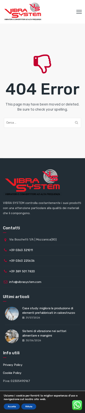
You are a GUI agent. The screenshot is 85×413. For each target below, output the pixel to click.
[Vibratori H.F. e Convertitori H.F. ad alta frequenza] (23, 12)
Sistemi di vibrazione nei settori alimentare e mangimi (44, 333)
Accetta (12, 406)
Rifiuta (28, 406)
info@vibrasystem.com (25, 282)
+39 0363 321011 (21, 250)
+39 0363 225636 (22, 260)
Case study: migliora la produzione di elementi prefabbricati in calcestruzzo (48, 311)
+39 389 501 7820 (22, 271)
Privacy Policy (12, 365)
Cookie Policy (12, 373)
